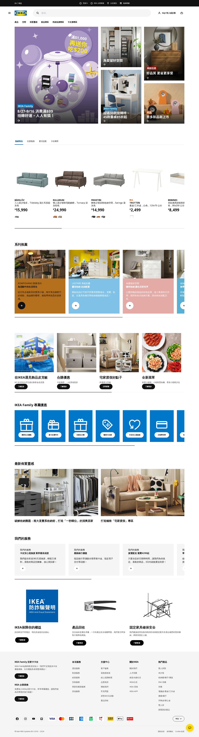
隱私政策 (161, 731)
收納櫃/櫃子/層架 (165, 677)
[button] (184, 284)
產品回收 (104, 700)
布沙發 (161, 673)
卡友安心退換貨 (134, 435)
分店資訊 (113, 3)
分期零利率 (162, 435)
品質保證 (104, 682)
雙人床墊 (162, 668)
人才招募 (133, 673)
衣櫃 (160, 686)
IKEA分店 (133, 682)
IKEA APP (134, 691)
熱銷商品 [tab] (19, 141)
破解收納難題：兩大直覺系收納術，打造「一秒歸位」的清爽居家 (54, 521)
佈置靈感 (33, 22)
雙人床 (161, 705)
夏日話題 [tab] (43, 141)
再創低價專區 (58, 22)
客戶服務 (104, 668)
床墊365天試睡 (107, 696)
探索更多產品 (164, 709)
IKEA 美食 (134, 686)
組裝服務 (76, 677)
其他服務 (76, 691)
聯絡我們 (104, 686)
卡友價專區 (72, 22)
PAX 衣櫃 (162, 682)
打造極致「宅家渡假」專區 (117, 521)
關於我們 (133, 668)
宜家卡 (85, 3)
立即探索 (106, 386)
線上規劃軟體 (106, 677)
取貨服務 (76, 673)
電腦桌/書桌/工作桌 (166, 691)
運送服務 (76, 668)
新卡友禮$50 (53, 435)
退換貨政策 (105, 673)
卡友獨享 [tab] (54, 141)
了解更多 (21, 386)
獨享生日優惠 (26, 435)
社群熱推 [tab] (31, 141)
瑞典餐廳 (126, 3)
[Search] (38, 13)
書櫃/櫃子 (162, 696)
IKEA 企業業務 (99, 3)
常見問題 (104, 691)
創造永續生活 (135, 677)
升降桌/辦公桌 (164, 700)
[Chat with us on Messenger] (190, 728)
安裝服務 (76, 682)
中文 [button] (177, 719)
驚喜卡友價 (108, 435)
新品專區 (45, 22)
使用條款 (170, 731)
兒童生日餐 (80, 435)
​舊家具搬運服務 (78, 686)
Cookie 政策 (179, 731)
